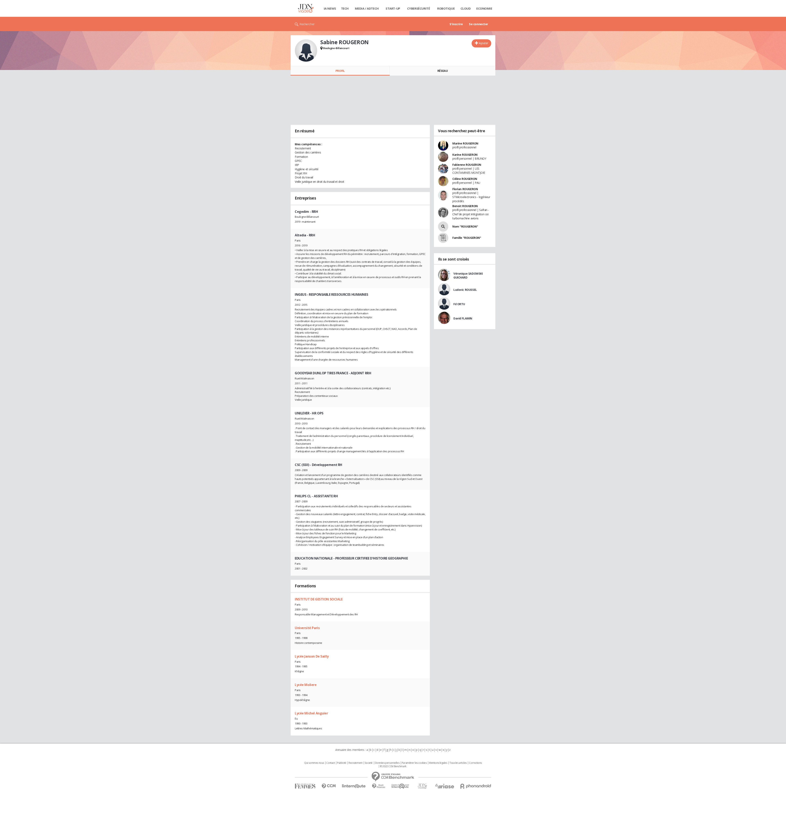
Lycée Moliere (306, 684)
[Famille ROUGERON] (443, 238)
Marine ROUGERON (465, 143)
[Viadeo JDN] (422, 786)
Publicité (341, 762)
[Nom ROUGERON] (443, 226)
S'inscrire (456, 24)
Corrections (475, 762)
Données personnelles (387, 762)
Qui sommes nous (314, 762)
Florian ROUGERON (465, 189)
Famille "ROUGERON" (466, 238)
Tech (345, 8)
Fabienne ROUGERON (466, 165)
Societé (369, 762)
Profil (340, 71)
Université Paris (307, 628)
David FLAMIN (462, 318)
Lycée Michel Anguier (311, 713)
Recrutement (355, 762)
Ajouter (483, 43)
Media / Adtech (367, 8)
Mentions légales (438, 762)
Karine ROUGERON (465, 155)
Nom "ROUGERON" (465, 226)
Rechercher (307, 24)
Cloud (466, 8)
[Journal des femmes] (305, 786)
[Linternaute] (354, 786)
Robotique (446, 8)
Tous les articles (458, 762)
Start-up (393, 8)
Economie (484, 8)
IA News (330, 8)
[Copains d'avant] (400, 786)
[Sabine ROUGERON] (306, 50)
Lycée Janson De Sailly (312, 656)
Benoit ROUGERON (465, 206)
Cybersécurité (418, 8)
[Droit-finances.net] (378, 786)
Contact (330, 762)
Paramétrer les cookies (414, 762)
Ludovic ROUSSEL (465, 290)
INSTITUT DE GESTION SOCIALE (319, 599)
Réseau (442, 71)
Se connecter (478, 24)
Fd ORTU (459, 304)
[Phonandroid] (475, 786)
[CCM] (329, 786)
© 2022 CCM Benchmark (393, 766)
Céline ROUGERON (464, 179)
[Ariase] (444, 786)
